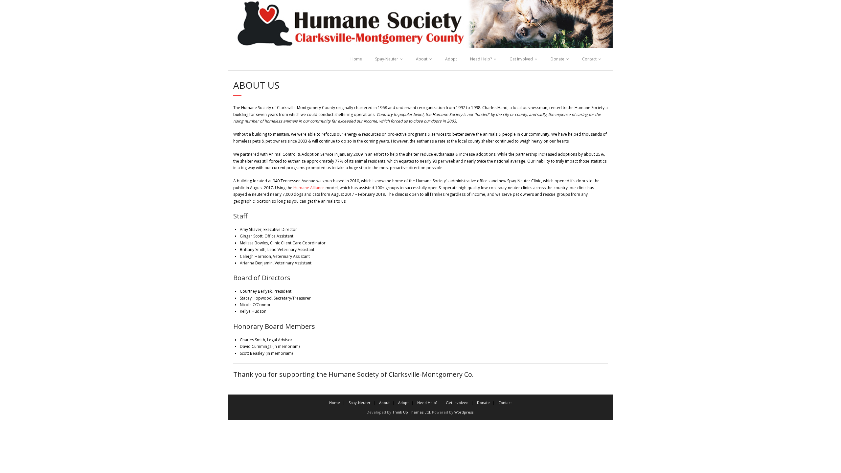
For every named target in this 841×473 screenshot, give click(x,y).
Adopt (451, 59)
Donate (557, 59)
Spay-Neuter (386, 59)
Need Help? (481, 59)
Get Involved (521, 59)
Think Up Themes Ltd (411, 412)
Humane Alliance (309, 188)
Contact (589, 59)
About (421, 59)
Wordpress (463, 412)
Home (356, 59)
